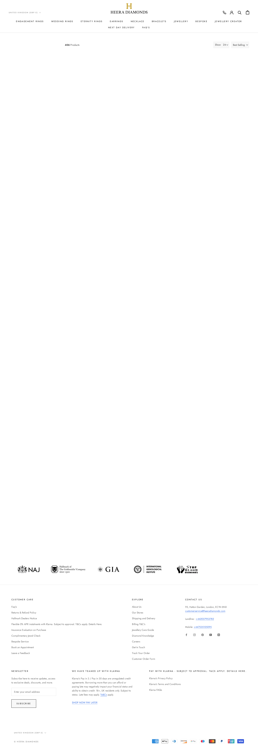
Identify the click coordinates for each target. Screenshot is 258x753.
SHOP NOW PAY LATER (84, 702)
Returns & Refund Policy (23, 612)
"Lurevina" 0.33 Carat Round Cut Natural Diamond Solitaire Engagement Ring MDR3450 (93, 317)
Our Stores (137, 612)
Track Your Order (141, 653)
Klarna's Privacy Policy (161, 678)
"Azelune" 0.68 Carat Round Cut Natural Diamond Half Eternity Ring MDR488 (139, 457)
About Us (136, 607)
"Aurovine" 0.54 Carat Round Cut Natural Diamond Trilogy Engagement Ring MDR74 (93, 530)
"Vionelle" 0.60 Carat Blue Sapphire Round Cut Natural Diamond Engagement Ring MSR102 (231, 530)
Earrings (116, 21)
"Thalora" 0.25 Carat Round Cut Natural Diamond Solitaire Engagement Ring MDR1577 (185, 100)
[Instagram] (194, 635)
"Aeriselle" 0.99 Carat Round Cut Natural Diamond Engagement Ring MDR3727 (139, 244)
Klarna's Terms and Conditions (165, 684)
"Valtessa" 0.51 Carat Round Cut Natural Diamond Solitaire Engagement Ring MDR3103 (231, 317)
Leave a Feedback (20, 653)
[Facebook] (186, 635)
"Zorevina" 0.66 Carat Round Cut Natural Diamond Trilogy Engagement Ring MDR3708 (185, 246)
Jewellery (181, 21)
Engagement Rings (30, 21)
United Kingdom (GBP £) (23, 12)
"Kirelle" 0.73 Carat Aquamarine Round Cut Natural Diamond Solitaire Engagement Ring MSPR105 (185, 530)
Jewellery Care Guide (143, 630)
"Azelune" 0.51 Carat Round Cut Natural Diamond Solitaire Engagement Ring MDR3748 (93, 246)
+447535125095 (203, 627)
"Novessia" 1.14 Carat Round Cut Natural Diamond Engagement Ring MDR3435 (139, 315)
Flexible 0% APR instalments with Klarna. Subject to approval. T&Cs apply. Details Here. (56, 624)
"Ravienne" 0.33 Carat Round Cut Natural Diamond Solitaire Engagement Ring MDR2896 (185, 388)
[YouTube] (210, 635)
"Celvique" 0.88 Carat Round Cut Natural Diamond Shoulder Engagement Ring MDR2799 (231, 388)
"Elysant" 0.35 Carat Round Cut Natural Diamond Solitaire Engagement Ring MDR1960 (139, 100)
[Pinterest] (202, 635)
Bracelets (159, 21)
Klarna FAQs (155, 690)
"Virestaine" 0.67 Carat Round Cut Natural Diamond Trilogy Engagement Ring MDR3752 (93, 100)
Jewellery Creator (228, 21)
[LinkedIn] (218, 635)
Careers (136, 641)
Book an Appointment (22, 647)
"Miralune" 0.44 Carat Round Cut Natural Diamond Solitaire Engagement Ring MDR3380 (185, 317)
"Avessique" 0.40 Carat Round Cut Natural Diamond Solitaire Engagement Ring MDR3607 (231, 246)
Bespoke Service (20, 641)
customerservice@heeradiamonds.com (205, 611)
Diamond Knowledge (143, 635)
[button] (240, 45)
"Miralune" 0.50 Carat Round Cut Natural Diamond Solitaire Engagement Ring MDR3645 (139, 175)
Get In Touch (138, 647)
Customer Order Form (143, 659)
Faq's (14, 607)
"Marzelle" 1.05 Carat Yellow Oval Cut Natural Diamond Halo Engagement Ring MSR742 (231, 459)
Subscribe (23, 703)
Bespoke (201, 21)
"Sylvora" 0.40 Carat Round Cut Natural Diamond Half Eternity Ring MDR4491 (185, 457)
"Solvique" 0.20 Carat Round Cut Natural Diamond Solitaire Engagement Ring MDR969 (139, 530)
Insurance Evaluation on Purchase (28, 630)
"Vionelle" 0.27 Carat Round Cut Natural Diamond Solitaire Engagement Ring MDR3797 (231, 175)
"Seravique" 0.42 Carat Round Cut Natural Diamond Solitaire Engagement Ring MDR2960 (139, 388)
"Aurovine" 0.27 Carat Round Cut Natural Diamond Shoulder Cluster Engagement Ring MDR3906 (185, 175)
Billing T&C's (138, 624)
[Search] (240, 12)
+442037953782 (205, 619)
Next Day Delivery (121, 27)
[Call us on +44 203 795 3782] (224, 12)
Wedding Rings (62, 21)
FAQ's (146, 27)
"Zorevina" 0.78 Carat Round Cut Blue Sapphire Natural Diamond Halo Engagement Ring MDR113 (231, 102)
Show (218, 44)
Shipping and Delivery (143, 618)
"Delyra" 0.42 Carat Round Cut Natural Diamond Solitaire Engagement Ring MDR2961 (93, 388)
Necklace (137, 21)
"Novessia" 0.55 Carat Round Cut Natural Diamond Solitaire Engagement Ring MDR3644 (93, 175)
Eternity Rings (92, 21)
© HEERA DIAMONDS (26, 741)
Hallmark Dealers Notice (24, 618)
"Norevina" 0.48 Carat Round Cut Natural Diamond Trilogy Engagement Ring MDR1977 (93, 459)
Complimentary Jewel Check (25, 635)
